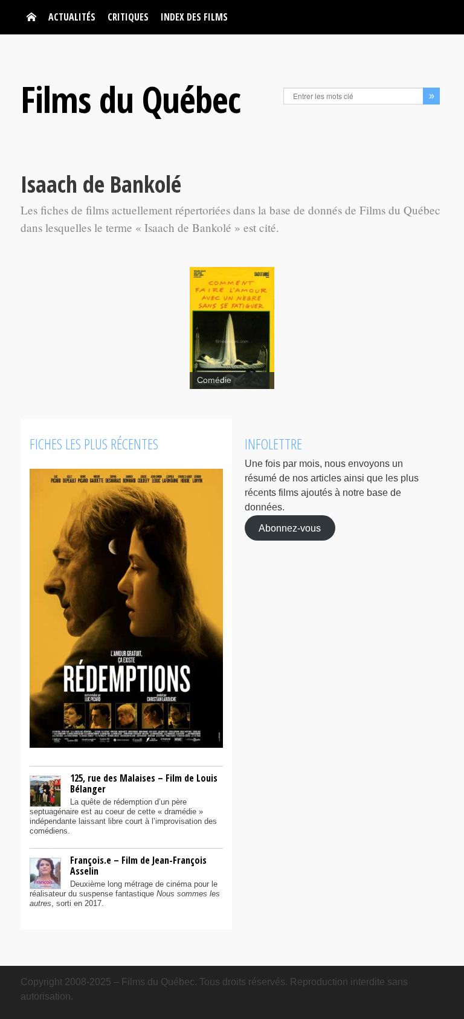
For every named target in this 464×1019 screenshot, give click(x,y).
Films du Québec (130, 99)
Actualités (71, 17)
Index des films (194, 17)
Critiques (128, 17)
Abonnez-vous (290, 527)
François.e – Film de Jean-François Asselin (138, 865)
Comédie (214, 380)
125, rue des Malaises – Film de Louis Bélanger (144, 783)
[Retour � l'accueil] (31, 17)
